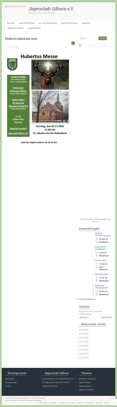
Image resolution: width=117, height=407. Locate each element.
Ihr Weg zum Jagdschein (87, 379)
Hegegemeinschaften (49, 386)
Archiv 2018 (83, 358)
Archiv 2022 (83, 342)
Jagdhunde (85, 23)
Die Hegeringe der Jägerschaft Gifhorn (55, 382)
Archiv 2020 (83, 350)
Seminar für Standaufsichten (101, 286)
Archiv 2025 (83, 330)
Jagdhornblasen (34, 28)
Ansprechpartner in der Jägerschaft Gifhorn (57, 379)
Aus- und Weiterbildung (48, 23)
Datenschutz (9, 379)
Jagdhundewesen (85, 386)
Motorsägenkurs (101, 274)
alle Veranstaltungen (87, 299)
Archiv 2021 (83, 346)
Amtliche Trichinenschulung (102, 234)
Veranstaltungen (11, 382)
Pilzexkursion (100, 260)
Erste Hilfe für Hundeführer (100, 247)
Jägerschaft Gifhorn (27, 23)
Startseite (11, 23)
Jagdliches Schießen (15, 28)
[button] (84, 317)
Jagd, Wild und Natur (69, 23)
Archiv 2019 (83, 354)
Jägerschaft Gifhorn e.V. (51, 8)
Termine (8, 386)
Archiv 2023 (83, 338)
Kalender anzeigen (105, 317)
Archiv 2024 (83, 334)
